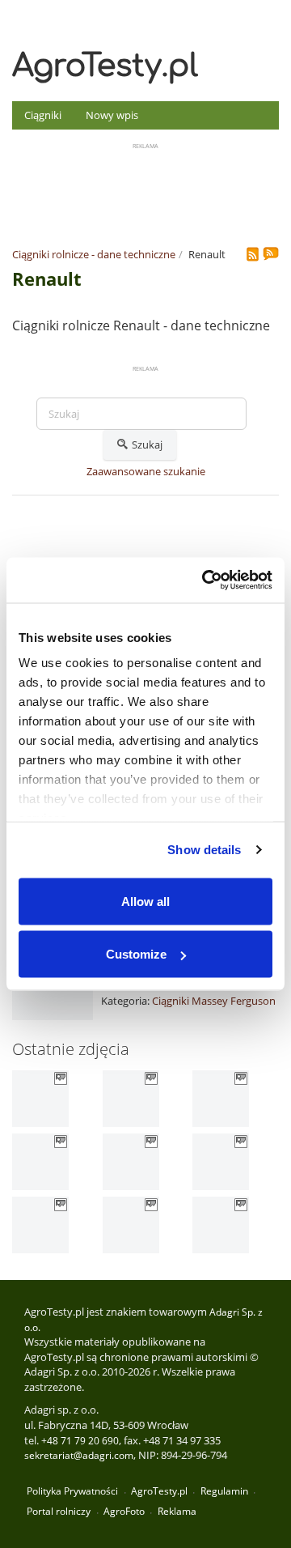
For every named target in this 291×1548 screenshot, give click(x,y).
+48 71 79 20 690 (80, 1441)
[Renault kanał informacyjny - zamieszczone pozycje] (255, 255)
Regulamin (224, 1491)
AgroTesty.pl (105, 66)
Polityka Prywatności (72, 1491)
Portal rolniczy (59, 1511)
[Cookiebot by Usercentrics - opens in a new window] (205, 580)
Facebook (267, 15)
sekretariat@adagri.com (78, 1455)
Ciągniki (42, 115)
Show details (204, 850)
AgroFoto (124, 1511)
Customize (136, 954)
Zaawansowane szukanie (145, 471)
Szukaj (147, 444)
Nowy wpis (112, 115)
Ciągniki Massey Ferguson (214, 1000)
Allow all (145, 901)
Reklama (177, 1511)
